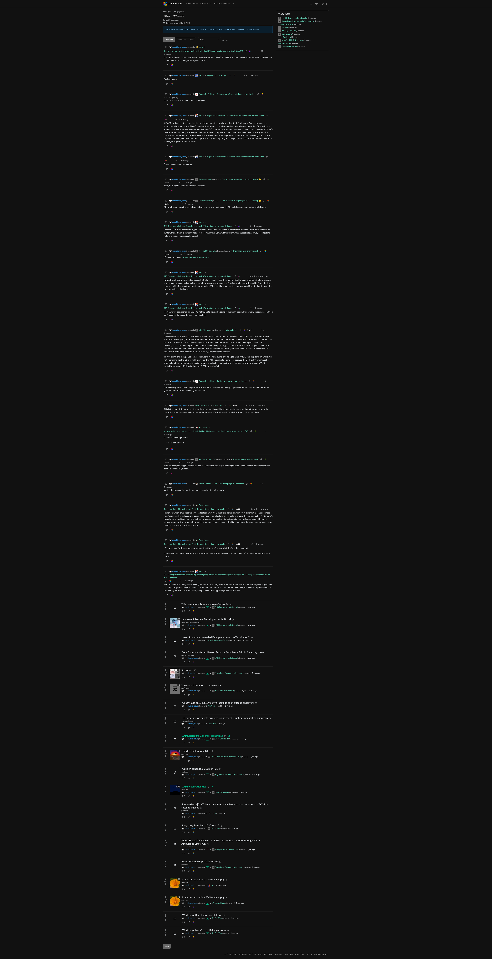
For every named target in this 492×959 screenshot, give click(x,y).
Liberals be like (231, 330)
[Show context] (246, 51)
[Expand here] (175, 674)
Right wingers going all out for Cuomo (232, 381)
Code (309, 954)
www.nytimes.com (188, 847)
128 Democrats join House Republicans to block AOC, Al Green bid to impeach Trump (198, 226)
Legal (286, 954)
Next (167, 946)
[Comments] (175, 608)
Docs (303, 954)
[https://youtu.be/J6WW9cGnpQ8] (175, 808)
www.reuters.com (187, 721)
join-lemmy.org (320, 954)
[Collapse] (166, 47)
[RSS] (227, 40)
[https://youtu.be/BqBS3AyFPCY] (175, 772)
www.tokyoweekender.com (191, 622)
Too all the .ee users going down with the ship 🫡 (241, 179)
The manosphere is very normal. (245, 251)
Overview (169, 40)
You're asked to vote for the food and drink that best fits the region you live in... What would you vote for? (206, 431)
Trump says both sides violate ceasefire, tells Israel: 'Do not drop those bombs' (194, 509)
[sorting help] (223, 40)
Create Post (205, 4)
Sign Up (323, 4)
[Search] (311, 3)
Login (316, 4)
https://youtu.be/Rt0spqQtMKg (196, 257)
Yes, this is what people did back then (229, 484)
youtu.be (184, 772)
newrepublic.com (187, 655)
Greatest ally (217, 406)
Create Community (221, 4)
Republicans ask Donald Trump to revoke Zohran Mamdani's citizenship (235, 116)
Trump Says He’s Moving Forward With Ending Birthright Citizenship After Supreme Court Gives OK (203, 51)
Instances (294, 954)
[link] (250, 51)
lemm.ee (184, 754)
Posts (191, 40)
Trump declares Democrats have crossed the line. (236, 94)
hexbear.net (185, 688)
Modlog (278, 954)
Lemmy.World (175, 3)
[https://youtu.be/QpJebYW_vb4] (175, 865)
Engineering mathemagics (217, 75)
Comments (181, 40)
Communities (192, 4)
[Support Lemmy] (233, 3)
